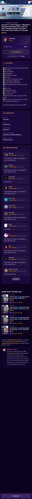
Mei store (12, 38)
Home (3, 22)
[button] (16, 9)
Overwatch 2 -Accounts (12, 22)
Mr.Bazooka (14, 302)
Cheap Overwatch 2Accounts (10, 343)
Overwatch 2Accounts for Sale (14, 341)
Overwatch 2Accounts (14, 339)
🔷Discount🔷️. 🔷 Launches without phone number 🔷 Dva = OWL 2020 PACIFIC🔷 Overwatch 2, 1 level (19, 329)
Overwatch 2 (12, 295)
